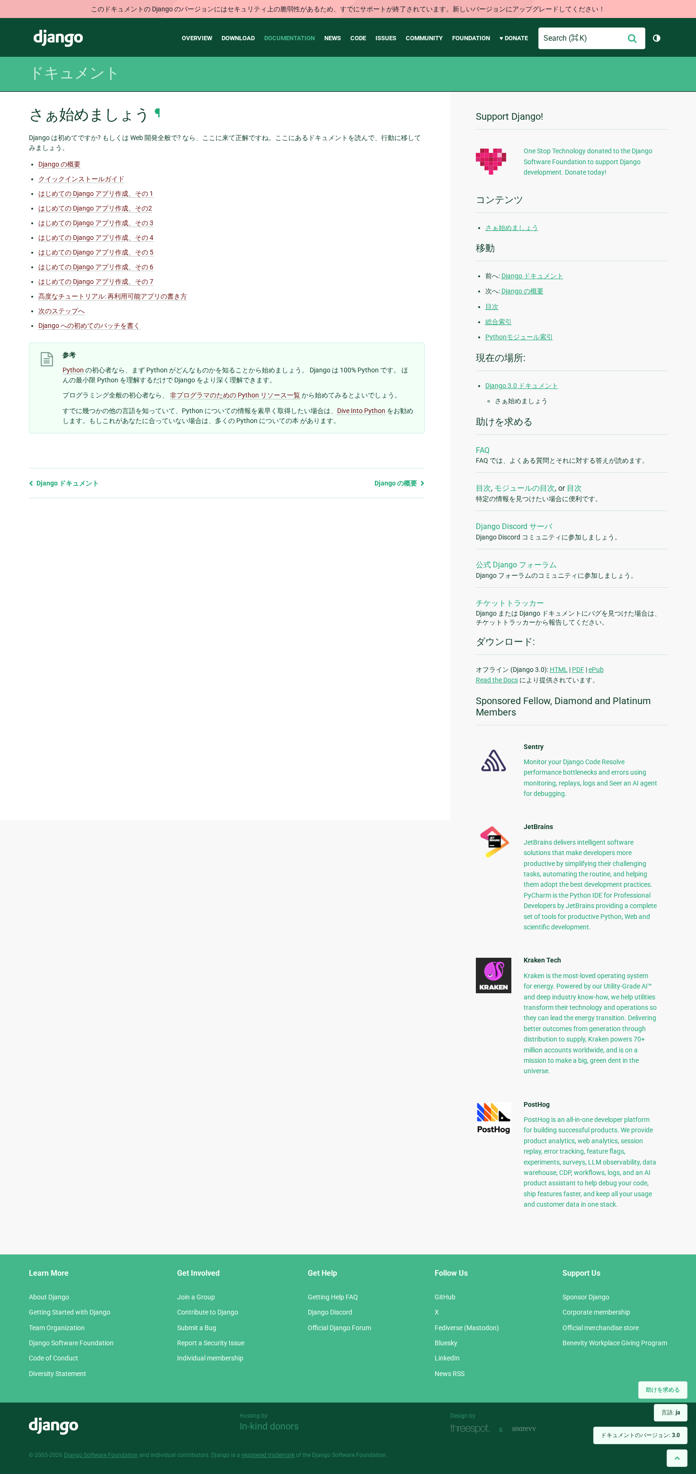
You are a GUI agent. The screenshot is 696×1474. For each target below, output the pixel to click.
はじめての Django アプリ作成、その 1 (95, 193)
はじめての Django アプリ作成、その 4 (95, 237)
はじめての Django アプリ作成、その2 (95, 208)
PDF (578, 669)
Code (358, 38)
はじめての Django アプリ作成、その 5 (95, 252)
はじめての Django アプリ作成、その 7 (95, 281)
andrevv (534, 1429)
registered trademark (267, 1455)
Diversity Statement (57, 1373)
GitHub (445, 1297)
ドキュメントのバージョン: (640, 1435)
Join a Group (196, 1297)
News (332, 38)
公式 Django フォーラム (516, 564)
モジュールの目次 (524, 488)
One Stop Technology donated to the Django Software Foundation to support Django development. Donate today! (588, 161)
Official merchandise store (600, 1328)
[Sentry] (493, 774)
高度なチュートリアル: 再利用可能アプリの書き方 (112, 296)
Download (238, 38)
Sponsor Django (585, 1297)
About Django (49, 1297)
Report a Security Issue (210, 1343)
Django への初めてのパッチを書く (89, 325)
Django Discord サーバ (514, 526)
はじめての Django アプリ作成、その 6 (95, 267)
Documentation (289, 38)
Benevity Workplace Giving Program (614, 1343)
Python (73, 370)
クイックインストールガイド (81, 179)
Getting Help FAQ (333, 1297)
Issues (385, 38)
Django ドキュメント (67, 483)
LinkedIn (447, 1358)
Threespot (472, 1429)
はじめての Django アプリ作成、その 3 (95, 223)
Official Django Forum (339, 1328)
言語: (670, 1412)
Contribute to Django (207, 1312)
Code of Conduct (53, 1358)
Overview (197, 38)
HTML (559, 669)
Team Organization (57, 1328)
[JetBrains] (493, 857)
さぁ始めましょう (511, 227)
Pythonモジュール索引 (519, 337)
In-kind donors (269, 1426)
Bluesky (446, 1343)
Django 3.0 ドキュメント (521, 385)
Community (424, 38)
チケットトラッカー (510, 603)
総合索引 (498, 322)
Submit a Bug (196, 1328)
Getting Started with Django (69, 1312)
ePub (596, 669)
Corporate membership (596, 1312)
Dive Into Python (361, 411)
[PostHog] (493, 1132)
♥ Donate (514, 38)
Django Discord (330, 1312)
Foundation (471, 38)
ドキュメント (74, 73)
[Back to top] (677, 1458)
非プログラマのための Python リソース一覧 (235, 395)
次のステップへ (61, 311)
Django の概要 (59, 164)
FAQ (483, 450)
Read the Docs (497, 680)
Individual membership (210, 1358)
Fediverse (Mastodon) (467, 1328)
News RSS (449, 1373)
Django (58, 38)
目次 (492, 306)
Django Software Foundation (71, 1343)
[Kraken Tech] (493, 991)
